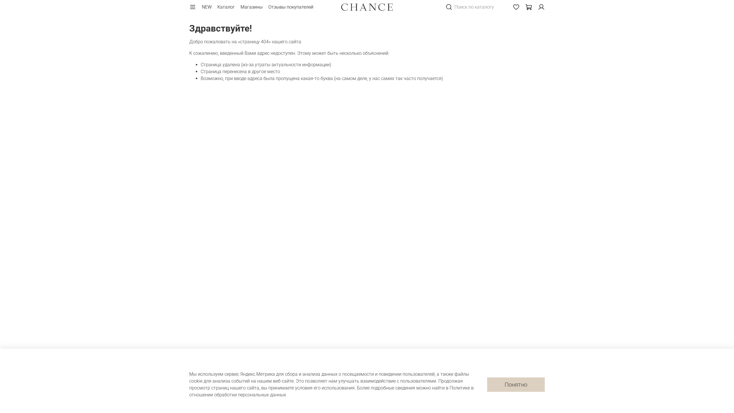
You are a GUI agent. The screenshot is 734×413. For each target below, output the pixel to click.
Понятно (516, 384)
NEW (207, 7)
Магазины (252, 7)
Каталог (226, 7)
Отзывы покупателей (290, 7)
